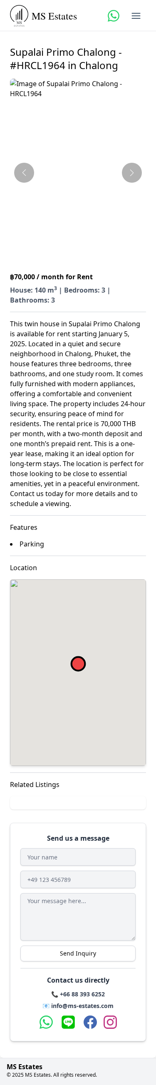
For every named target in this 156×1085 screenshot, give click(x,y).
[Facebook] (90, 1022)
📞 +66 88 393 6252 (78, 994)
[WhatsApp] (46, 1022)
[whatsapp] (113, 16)
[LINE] (68, 1022)
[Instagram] (110, 1022)
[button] (78, 172)
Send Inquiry (78, 953)
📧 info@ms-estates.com (78, 1006)
